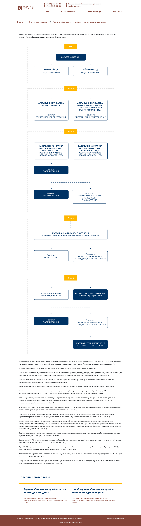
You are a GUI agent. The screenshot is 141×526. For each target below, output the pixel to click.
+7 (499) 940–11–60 (53, 6)
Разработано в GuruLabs (115, 519)
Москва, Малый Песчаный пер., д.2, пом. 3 (84, 4)
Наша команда (94, 11)
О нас (46, 11)
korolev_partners (74, 6)
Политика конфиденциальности (70, 523)
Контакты (117, 11)
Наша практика (68, 11)
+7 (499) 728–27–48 (53, 4)
